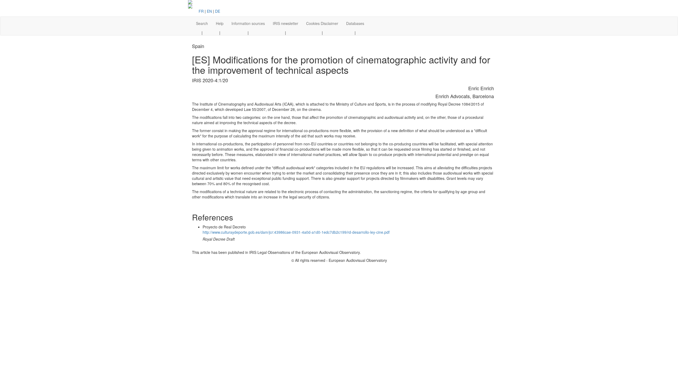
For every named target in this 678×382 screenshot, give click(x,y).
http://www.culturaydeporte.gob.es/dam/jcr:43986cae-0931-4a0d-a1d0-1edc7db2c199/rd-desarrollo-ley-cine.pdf (296, 232)
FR (201, 11)
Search (202, 23)
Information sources (248, 23)
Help (220, 23)
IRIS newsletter (285, 23)
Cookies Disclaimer (322, 23)
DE (217, 11)
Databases (355, 23)
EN (209, 11)
